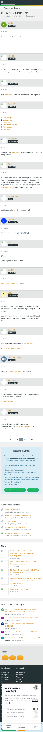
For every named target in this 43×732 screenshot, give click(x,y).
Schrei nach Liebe (14, 371)
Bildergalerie (20, 672)
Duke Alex (8, 640)
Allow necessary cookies (16, 709)
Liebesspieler (8, 120)
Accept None (8, 727)
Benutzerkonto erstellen (15, 490)
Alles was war (8, 127)
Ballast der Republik (10, 125)
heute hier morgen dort (24, 426)
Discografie (5, 675)
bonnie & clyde (8, 401)
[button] (28, 3)
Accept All (34, 727)
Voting (18, 679)
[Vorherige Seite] (7, 439)
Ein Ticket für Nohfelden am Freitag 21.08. (24, 638)
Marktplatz (20, 682)
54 (32, 440)
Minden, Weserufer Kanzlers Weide (18, 533)
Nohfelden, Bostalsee (12, 509)
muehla (7, 628)
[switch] (35, 709)
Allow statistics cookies (15, 713)
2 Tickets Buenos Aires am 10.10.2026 (24, 618)
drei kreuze (18, 210)
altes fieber (9, 95)
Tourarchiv (5, 672)
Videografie (5, 677)
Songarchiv (5, 679)
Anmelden (33, 490)
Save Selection (21, 727)
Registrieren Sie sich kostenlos (22, 458)
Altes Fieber (7, 129)
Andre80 (7, 620)
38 (17, 440)
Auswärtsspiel (8, 117)
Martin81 (7, 634)
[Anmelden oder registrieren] (34, 3)
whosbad (6, 16)
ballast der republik (8, 187)
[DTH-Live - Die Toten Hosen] (8, 3)
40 (25, 440)
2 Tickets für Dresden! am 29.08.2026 (23, 632)
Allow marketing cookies (16, 716)
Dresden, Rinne (10, 521)
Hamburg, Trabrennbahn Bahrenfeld (18, 515)
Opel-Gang (7, 122)
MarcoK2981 (9, 614)
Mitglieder (19, 675)
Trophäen (19, 677)
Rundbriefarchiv (7, 682)
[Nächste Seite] (36, 439)
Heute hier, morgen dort (9, 283)
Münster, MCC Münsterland (15, 527)
